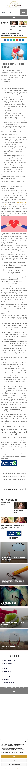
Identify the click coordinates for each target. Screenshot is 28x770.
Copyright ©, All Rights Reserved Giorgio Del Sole (14, 687)
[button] (26, 741)
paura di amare (5, 481)
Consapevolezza (8, 663)
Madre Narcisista (19, 525)
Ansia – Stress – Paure (9, 660)
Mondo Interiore (8, 671)
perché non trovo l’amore (14, 481)
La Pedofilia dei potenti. (18, 511)
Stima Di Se (6, 679)
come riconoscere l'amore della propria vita (14, 473)
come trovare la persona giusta (19, 479)
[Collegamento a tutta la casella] (5, 26)
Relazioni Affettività (9, 676)
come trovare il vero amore (18, 475)
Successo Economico (9, 682)
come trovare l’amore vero (18, 478)
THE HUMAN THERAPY (6, 503)
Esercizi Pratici (7, 666)
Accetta (14, 756)
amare (3, 473)
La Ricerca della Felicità (8, 603)
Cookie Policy (7, 768)
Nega (14, 760)
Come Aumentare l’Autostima (10, 647)
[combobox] (10, 12)
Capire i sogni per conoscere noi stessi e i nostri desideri (14, 558)
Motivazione (7, 674)
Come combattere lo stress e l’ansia (12, 581)
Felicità (5, 668)
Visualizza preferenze (14, 764)
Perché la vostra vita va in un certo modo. (6, 526)
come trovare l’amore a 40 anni (15, 476)
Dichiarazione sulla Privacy (17, 768)
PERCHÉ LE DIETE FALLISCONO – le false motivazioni (12, 624)
